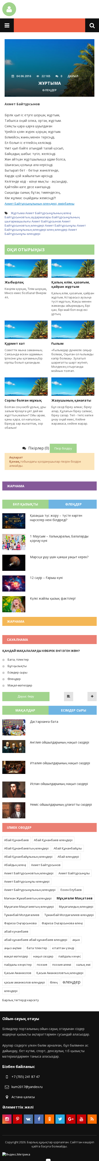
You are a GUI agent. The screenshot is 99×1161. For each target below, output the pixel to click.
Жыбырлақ (14, 282)
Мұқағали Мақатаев (75, 898)
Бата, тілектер (18, 659)
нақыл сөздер (43, 956)
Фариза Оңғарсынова (20, 923)
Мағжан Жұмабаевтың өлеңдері (28, 898)
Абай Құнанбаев (16, 840)
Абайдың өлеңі (15, 865)
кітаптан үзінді (63, 948)
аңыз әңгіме (13, 948)
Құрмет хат (15, 343)
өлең (50, 230)
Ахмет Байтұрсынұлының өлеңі (48, 213)
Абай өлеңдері (68, 857)
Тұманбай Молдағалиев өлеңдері (69, 915)
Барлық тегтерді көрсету (20, 1000)
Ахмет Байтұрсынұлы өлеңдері (27, 881)
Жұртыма (18, 213)
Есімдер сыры (17, 672)
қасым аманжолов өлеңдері (24, 982)
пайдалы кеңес (69, 956)
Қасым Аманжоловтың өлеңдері (59, 973)
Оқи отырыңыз (26, 249)
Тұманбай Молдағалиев (21, 915)
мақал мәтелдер (16, 956)
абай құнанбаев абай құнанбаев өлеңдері (35, 940)
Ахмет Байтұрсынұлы (60, 225)
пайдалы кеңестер (18, 965)
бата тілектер (37, 948)
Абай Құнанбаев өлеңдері (53, 840)
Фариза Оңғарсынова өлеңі (62, 923)
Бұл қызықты (17, 666)
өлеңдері (10, 991)
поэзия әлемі (61, 965)
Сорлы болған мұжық (23, 400)
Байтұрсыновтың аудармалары (28, 217)
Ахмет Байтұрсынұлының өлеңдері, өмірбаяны (39, 203)
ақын (76, 940)
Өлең (54, 982)
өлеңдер (61, 230)
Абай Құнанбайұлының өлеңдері (28, 857)
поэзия (42, 965)
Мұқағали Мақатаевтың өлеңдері (29, 906)
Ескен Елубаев (71, 890)
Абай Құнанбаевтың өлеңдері (26, 848)
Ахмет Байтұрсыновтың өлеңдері (38, 223)
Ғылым (57, 343)
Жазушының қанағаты (71, 400)
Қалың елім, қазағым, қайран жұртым (70, 284)
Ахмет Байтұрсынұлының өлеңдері (45, 227)
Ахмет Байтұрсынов (46, 221)
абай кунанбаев (16, 931)
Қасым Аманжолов (17, 973)
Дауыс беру (26, 696)
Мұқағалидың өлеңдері (76, 906)
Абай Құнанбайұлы (68, 848)
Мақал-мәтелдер (19, 685)
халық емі (83, 965)
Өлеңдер (14, 679)
